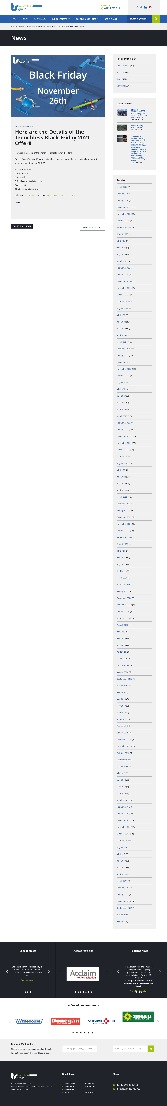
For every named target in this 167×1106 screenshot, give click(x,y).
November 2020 (124, 604)
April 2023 (121, 409)
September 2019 (124, 679)
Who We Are (40, 19)
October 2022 (123, 449)
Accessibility (69, 1089)
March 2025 (122, 261)
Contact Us (90, 1086)
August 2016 (122, 914)
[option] (29, 1021)
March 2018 (122, 800)
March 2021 (122, 577)
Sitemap (67, 1093)
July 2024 (121, 315)
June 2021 (121, 557)
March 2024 (122, 342)
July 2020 (121, 631)
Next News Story (92, 227)
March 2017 (122, 881)
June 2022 (121, 476)
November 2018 (124, 746)
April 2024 (121, 335)
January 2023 (123, 429)
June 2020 (121, 638)
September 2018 (124, 759)
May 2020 (121, 645)
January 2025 (123, 274)
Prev (7, 971)
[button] (156, 19)
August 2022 (122, 463)
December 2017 (124, 820)
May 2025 (121, 254)
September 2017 (124, 840)
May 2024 (121, 328)
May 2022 (121, 483)
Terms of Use (69, 1086)
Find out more (27, 980)
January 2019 (123, 732)
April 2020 (121, 651)
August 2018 (122, 766)
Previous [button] (10, 1021)
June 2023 (121, 395)
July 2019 (121, 692)
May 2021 (121, 564)
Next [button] (157, 1021)
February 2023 (123, 422)
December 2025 (124, 207)
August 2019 (122, 685)
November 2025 (124, 214)
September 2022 (124, 456)
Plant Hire (121, 72)
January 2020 (123, 672)
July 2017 (121, 854)
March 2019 (122, 719)
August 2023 (122, 382)
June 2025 (121, 247)
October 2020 (123, 611)
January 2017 (123, 894)
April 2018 (121, 793)
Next (48, 971)
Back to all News (22, 226)
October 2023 (123, 375)
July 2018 (121, 773)
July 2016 (121, 921)
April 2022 (121, 490)
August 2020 (122, 625)
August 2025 (122, 234)
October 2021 (123, 530)
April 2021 (121, 571)
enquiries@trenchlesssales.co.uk (60, 195)
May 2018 (121, 786)
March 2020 (122, 658)
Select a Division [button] (138, 19)
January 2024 (123, 355)
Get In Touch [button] (111, 19)
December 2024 (124, 281)
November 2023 (124, 369)
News (25, 19)
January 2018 (123, 813)
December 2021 (124, 517)
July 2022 (121, 470)
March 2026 (122, 187)
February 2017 (123, 887)
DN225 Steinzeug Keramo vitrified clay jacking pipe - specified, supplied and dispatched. (139, 114)
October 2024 (123, 294)
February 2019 (123, 726)
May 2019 (121, 705)
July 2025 (121, 241)
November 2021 (124, 524)
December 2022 (124, 436)
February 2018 (123, 806)
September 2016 (124, 908)
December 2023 (124, 362)
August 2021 (122, 544)
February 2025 (123, 267)
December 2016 (124, 901)
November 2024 (124, 288)
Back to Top (90, 1093)
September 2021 (124, 537)
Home (14, 19)
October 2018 (123, 753)
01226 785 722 (112, 8)
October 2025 (123, 220)
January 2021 (123, 591)
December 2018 (124, 739)
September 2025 (124, 227)
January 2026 (123, 200)
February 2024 (123, 348)
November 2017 (124, 827)
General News (123, 65)
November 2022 (124, 443)
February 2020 (123, 665)
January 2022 (123, 510)
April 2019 (121, 712)
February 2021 (123, 584)
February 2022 (123, 503)
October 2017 (123, 833)
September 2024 (124, 301)
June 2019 (121, 699)
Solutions (121, 85)
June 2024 (121, 321)
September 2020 (124, 618)
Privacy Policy (69, 1083)
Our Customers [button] (60, 19)
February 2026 (123, 193)
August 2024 (122, 308)
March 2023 (122, 416)
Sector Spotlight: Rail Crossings (138, 126)
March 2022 (122, 497)
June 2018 (121, 780)
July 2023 (121, 389)
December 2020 (124, 598)
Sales (119, 79)
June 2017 (121, 860)
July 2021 (121, 550)
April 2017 (121, 874)
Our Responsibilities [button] (86, 19)
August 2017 (122, 847)
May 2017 (121, 867)
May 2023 (121, 402)
